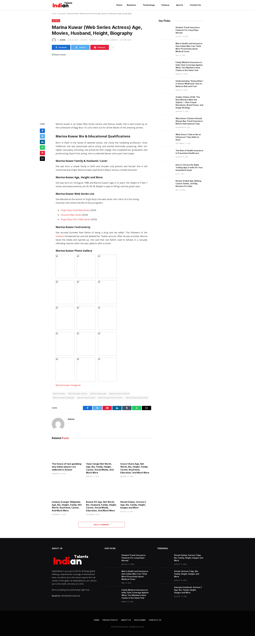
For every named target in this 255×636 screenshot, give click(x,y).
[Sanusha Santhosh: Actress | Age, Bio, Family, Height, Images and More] (164, 591)
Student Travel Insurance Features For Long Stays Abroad (188, 30)
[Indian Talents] (63, 5)
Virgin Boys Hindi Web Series (75, 210)
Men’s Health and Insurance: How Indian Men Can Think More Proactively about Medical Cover (189, 47)
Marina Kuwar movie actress (110, 397)
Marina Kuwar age (98, 393)
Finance (165, 5)
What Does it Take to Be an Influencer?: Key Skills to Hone (188, 137)
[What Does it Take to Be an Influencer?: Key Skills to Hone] (166, 138)
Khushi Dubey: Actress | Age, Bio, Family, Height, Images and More (133, 505)
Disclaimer (140, 620)
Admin (62, 40)
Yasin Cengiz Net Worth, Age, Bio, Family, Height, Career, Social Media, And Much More (100, 468)
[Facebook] (42, 131)
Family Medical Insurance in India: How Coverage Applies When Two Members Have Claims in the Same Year (189, 66)
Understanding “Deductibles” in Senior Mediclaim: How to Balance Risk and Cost (189, 83)
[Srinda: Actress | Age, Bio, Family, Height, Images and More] (164, 575)
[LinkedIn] (42, 142)
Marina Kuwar (59, 393)
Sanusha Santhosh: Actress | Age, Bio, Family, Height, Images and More (188, 590)
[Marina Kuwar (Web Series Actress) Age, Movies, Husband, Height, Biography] (101, 85)
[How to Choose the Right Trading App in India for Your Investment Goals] (166, 168)
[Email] (42, 158)
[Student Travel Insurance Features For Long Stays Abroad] (166, 31)
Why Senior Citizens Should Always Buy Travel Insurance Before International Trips (189, 121)
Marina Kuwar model (86, 397)
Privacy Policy (110, 620)
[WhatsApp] (42, 147)
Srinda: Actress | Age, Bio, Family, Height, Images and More (186, 574)
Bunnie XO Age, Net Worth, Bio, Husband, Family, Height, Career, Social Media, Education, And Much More (101, 506)
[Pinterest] (42, 153)
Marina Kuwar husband (119, 393)
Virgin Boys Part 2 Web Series (75, 219)
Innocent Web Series (71, 214)
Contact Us (195, 5)
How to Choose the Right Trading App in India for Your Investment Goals (189, 167)
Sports (179, 5)
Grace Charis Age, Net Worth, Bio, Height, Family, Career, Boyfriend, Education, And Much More (135, 468)
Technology (149, 5)
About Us (126, 620)
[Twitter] (42, 136)
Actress (56, 21)
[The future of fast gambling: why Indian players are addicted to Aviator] (67, 452)
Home (119, 5)
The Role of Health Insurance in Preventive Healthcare (189, 151)
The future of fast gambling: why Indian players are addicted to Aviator (67, 467)
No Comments (112, 40)
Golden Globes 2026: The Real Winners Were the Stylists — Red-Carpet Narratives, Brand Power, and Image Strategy (189, 102)
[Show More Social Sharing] (112, 47)
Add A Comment (101, 524)
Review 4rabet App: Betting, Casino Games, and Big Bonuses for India (189, 183)
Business (131, 5)
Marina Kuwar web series (137, 397)
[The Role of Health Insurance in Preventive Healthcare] (166, 154)
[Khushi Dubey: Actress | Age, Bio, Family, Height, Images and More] (135, 489)
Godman (60, 236)
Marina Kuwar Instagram (68, 385)
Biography (62, 13)
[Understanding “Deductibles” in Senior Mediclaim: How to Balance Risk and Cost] (166, 84)
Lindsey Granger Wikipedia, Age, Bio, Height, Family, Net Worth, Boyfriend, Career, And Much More (67, 506)
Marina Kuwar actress (77, 393)
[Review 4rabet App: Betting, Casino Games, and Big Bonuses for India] (166, 184)
